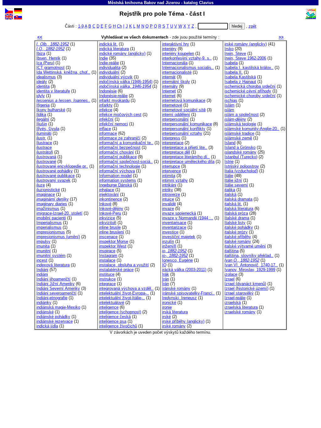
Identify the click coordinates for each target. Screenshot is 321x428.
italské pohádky (238, 227)
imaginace (45, 194)
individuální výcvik (116, 77)
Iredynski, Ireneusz (179, 297)
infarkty (106, 105)
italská (230, 194)
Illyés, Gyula (47, 128)
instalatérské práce (116, 269)
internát (169, 77)
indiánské (45, 312)
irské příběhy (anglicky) (183, 321)
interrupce (171, 166)
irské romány (174, 326)
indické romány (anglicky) (122, 53)
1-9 (81, 26)
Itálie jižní (233, 180)
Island (229, 142)
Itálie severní (236, 185)
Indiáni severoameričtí (56, 293)
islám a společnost (241, 114)
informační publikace (118, 156)
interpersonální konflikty (183, 128)
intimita (168, 175)
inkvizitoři (107, 222)
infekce (105, 109)
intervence (171, 171)
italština (231, 250)
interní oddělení (176, 114)
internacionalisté (177, 72)
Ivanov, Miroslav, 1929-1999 (249, 269)
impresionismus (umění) (58, 236)
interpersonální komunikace (187, 124)
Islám (229, 105)
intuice (168, 199)
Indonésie (108, 91)
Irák (165, 274)
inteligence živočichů (118, 326)
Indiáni (42, 269)
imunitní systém (51, 255)
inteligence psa (112, 321)
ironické (169, 302)
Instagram (108, 255)
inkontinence (110, 199)
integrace (107, 283)
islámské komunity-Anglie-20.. (251, 128)
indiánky (43, 302)
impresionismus (50, 232)
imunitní (43, 250)
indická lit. (108, 44)
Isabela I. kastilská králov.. (248, 67)
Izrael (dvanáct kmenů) (245, 283)
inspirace (107, 250)
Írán (165, 283)
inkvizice (107, 218)
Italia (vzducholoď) (241, 171)
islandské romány (240, 152)
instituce (106, 274)
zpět (252, 26)
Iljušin (41, 124)
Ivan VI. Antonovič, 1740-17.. (251, 265)
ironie (167, 307)
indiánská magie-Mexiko (58, 307)
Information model (115, 175)
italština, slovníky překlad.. (248, 255)
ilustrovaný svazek (53, 180)
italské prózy (236, 232)
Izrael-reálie (234, 297)
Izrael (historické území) (246, 288)
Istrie (229, 161)
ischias (230, 100)
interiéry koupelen (178, 53)
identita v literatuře (53, 91)
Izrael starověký (239, 293)
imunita (43, 246)
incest (41, 260)
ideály (41, 81)
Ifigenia (43, 105)
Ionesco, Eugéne (177, 260)
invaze (168, 208)
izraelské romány (239, 312)
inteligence (108, 307)
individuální (109, 72)
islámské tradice (239, 133)
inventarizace (174, 227)
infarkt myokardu (114, 100)
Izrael (229, 279)
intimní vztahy (175, 180)
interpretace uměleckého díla (188, 161)
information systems (117, 180)
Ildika (41, 114)
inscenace (108, 236)
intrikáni (169, 185)
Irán (165, 279)
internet (169, 95)
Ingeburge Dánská (115, 185)
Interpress (171, 138)
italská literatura (238, 208)
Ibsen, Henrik (48, 58)
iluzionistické (48, 189)
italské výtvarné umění (245, 246)
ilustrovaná (46, 156)
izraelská (232, 302)
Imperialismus (49, 222)
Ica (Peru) (45, 62)
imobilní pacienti (51, 218)
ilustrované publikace (55, 175)
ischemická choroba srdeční (250, 86)
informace (108, 133)
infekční (106, 119)
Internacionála (174, 62)
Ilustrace (44, 142)
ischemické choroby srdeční (250, 95)
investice (170, 232)
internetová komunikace (183, 100)
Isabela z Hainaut (240, 81)
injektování (109, 194)
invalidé (169, 203)
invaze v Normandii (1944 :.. (187, 218)
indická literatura (114, 48)
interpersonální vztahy (182, 133)
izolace (230, 274)
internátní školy (176, 81)
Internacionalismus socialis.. (188, 67)
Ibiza (40, 53)
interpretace (172, 142)
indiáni (42, 274)
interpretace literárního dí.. (186, 156)
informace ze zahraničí (119, 138)
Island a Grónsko (239, 147)
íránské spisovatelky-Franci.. (188, 293)
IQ (164, 265)
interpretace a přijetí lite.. (184, 147)
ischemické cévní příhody (247, 91)
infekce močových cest (120, 114)
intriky (167, 189)
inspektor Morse (113, 241)
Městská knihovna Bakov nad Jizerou (144, 2)
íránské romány (176, 288)
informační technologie (119, 166)
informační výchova (117, 171)
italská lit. (233, 203)
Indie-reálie (109, 62)
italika (229, 189)
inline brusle (110, 227)
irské (166, 316)
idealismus (46, 77)
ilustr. (41, 138)
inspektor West (112, 246)
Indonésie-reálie (113, 95)
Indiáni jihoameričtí (53, 279)
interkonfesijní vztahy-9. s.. (187, 58)
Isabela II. (233, 72)
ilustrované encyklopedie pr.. (62, 166)
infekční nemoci (113, 124)
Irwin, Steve (235, 53)
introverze (171, 194)
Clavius (206, 2)
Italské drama (236, 218)
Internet (169, 91)
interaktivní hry (175, 44)
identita (43, 86)
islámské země (238, 138)
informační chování (116, 152)
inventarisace (174, 222)
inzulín (168, 241)
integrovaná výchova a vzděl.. (126, 288)
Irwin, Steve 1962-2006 (245, 58)
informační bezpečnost (119, 147)
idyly (40, 95)
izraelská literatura (241, 307)
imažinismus (47, 208)
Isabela (231, 62)
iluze (40, 185)
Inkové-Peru (110, 213)
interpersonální (175, 119)
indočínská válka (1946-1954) (125, 81)
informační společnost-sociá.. (126, 161)
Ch (119, 26)
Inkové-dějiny (111, 208)
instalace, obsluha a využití (124, 265)
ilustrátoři (44, 152)
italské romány (237, 241)
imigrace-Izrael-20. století (59, 213)
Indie (103, 58)
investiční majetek (178, 236)
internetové (172, 105)
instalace (107, 260)
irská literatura (175, 312)
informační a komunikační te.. (126, 142)
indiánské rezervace (54, 321)
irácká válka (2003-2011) (184, 269)
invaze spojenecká (179, 213)
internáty (170, 86)
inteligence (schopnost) (120, 312)
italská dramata (238, 199)
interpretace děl (176, 152)
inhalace (106, 189)
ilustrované (46, 161)
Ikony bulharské (50, 109)
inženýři (169, 246)
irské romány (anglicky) (245, 44)
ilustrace (44, 147)
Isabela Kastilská (240, 77)
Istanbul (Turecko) (240, 156)
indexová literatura (53, 265)
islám (229, 109)
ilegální (42, 119)
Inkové (105, 203)
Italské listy (234, 222)
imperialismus (48, 227)
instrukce (107, 279)
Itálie (228, 175)
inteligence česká (115, 316)
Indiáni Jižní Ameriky (55, 283)
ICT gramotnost (50, 67)
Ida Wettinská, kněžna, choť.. (63, 72)
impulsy (43, 241)
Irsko (229, 48)
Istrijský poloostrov (241, 166)
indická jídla (47, 326)
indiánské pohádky (53, 316)
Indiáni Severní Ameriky (58, 288)
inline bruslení (111, 232)
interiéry (169, 48)
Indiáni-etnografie (51, 297)
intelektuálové (111, 302)
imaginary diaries (51, 203)
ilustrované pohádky (54, 171)
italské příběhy (237, 236)
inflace (105, 128)
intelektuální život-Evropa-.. (124, 293)
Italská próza (236, 213)
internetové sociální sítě (184, 109)
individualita (109, 67)
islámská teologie (240, 124)
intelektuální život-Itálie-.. (122, 297)
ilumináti (43, 133)
